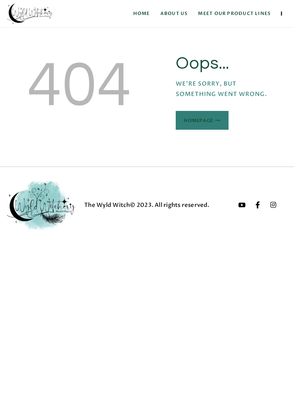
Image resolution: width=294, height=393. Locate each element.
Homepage (198, 120)
